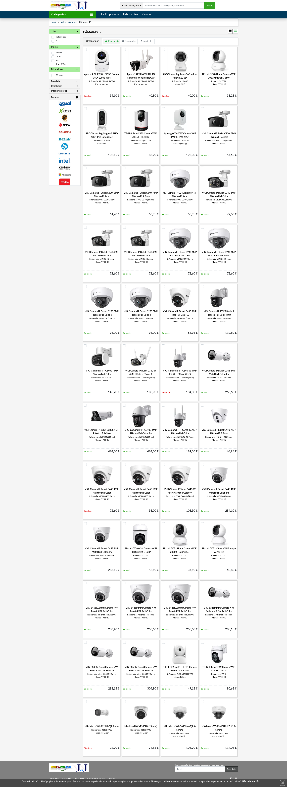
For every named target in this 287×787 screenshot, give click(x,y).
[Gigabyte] (64, 153)
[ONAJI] (64, 118)
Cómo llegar (79, 779)
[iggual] (64, 103)
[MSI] (64, 125)
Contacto (148, 14)
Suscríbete (231, 769)
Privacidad (66, 779)
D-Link (58, 56)
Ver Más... (61, 64)
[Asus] (64, 167)
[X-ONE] (64, 110)
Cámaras (59, 75)
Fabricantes (130, 14)
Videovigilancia (68, 22)
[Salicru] (64, 132)
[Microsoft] (64, 174)
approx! (59, 53)
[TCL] (64, 181)
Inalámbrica (61, 37)
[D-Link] (64, 139)
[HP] (64, 146)
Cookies (111, 779)
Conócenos (54, 779)
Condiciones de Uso (96, 779)
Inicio (54, 22)
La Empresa (108, 14)
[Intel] (64, 160)
